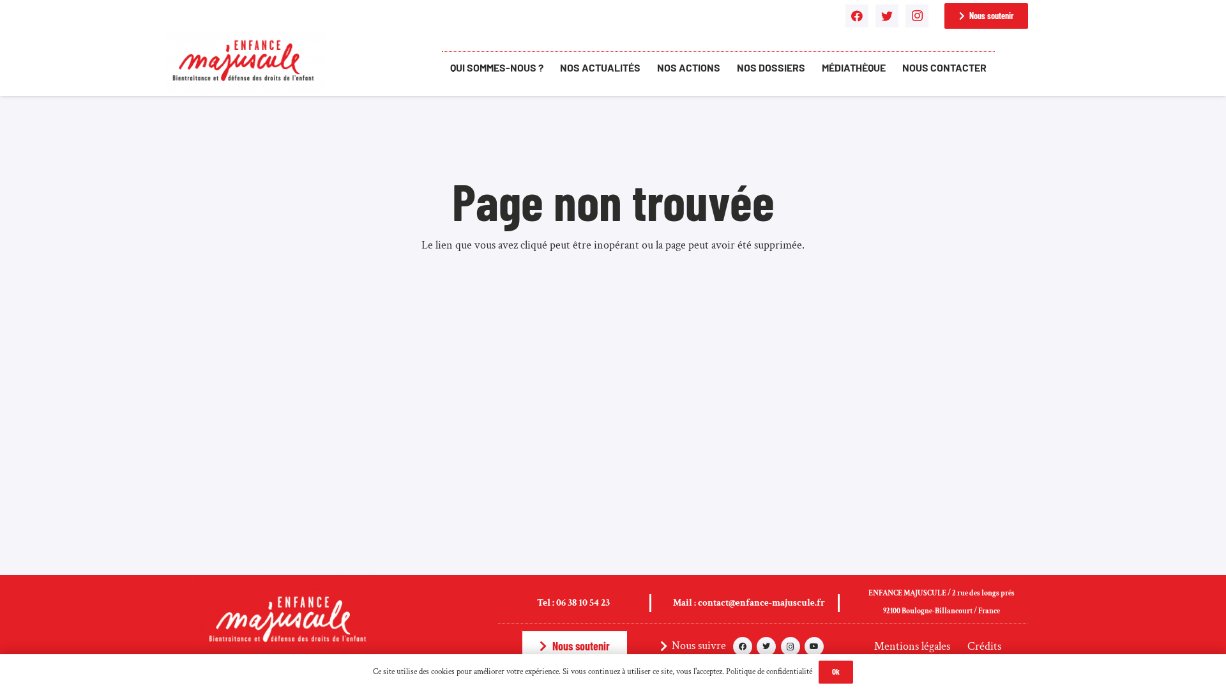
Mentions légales (912, 646)
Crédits (984, 646)
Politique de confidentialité (769, 671)
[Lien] (246, 61)
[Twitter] (886, 15)
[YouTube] (814, 646)
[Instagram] (916, 15)
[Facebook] (856, 15)
